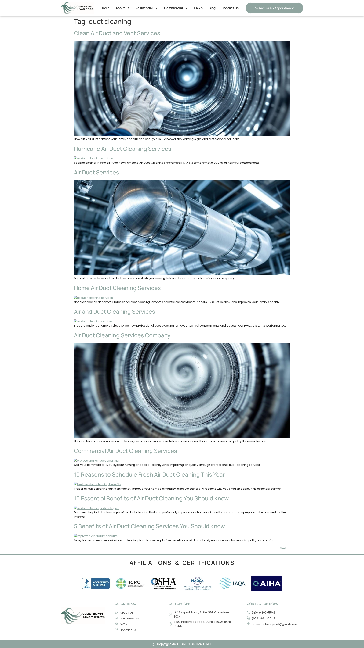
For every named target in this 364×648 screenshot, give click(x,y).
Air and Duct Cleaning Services (114, 311)
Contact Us (230, 8)
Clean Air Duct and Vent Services (117, 33)
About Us (122, 8)
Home (105, 8)
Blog (212, 8)
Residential (144, 8)
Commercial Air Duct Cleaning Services (125, 451)
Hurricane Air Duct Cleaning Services (122, 148)
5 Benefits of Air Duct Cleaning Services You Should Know (149, 526)
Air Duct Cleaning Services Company (122, 335)
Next (285, 548)
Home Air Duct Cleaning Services (117, 288)
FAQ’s (198, 8)
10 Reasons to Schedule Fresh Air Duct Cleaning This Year (149, 474)
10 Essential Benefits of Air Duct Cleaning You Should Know (151, 498)
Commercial (173, 8)
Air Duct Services (96, 172)
